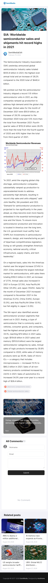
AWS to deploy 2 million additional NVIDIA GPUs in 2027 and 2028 (12, 537)
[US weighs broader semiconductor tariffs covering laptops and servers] (12, 552)
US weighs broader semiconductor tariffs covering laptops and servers (12, 563)
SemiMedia (24, 578)
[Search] (39, 3)
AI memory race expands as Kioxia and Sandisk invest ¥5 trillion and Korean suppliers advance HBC (35, 537)
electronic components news (18, 387)
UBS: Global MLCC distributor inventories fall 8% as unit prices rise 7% (35, 563)
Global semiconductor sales (18, 391)
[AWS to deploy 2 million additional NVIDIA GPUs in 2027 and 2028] (12, 526)
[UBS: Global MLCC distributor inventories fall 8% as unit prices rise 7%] (36, 552)
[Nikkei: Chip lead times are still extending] (24, 407)
